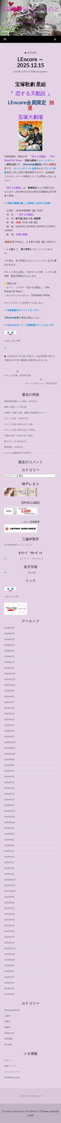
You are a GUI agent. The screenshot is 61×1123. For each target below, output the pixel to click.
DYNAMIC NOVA (17, 356)
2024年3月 (9, 794)
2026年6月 (9, 639)
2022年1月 (9, 942)
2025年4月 (9, 719)
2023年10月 (9, 822)
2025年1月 (9, 736)
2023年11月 (9, 816)
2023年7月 (9, 839)
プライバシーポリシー (30, 1096)
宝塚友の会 (9, 1033)
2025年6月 (9, 708)
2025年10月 (9, 685)
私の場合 (8, 1044)
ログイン (8, 1060)
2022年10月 (9, 891)
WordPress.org (12, 1077)
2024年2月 (9, 799)
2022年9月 (9, 897)
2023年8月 (9, 834)
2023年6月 (9, 845)
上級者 (7, 1016)
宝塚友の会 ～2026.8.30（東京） (19, 435)
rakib (30, 1115)
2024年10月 (9, 754)
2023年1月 (9, 874)
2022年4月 (9, 925)
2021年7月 (9, 977)
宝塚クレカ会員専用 (37, 356)
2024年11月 (9, 748)
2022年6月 (9, 914)
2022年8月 (9, 902)
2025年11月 (9, 679)
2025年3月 (9, 725)
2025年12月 (9, 673)
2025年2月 (9, 731)
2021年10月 (9, 960)
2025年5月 (9, 713)
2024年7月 (9, 771)
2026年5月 (9, 645)
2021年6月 (9, 982)
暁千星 (15, 360)
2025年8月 (9, 696)
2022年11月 (9, 885)
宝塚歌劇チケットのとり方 (30, 12)
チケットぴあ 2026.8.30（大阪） (19, 424)
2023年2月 (9, 868)
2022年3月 (9, 931)
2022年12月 (10, 879)
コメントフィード (12, 1071)
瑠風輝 (23, 360)
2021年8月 (9, 971)
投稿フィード (10, 1066)
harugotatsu (42, 71)
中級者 (7, 1021)
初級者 (7, 1027)
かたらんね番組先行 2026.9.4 (17, 453)
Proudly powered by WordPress (20, 1111)
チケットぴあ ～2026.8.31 (16, 418)
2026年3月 (9, 656)
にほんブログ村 (12, 340)
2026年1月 (9, 668)
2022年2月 (9, 937)
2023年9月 (9, 828)
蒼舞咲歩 (32, 360)
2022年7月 (9, 908)
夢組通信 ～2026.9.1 (13, 447)
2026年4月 (9, 650)
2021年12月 (9, 948)
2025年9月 (9, 690)
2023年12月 (9, 811)
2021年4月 (9, 994)
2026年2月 (9, 662)
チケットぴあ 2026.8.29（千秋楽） (20, 430)
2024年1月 (9, 805)
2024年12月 (10, 742)
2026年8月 (9, 627)
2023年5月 (9, 851)
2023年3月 (9, 862)
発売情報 (31, 52)
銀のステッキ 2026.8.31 (15, 441)
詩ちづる (42, 360)
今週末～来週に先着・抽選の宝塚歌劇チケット (25, 412)
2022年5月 (9, 919)
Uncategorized (11, 1010)
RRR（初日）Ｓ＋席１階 (15, 407)
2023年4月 (9, 856)
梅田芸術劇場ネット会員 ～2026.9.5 (20, 401)
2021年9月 (9, 965)
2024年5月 (9, 782)
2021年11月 (9, 954)
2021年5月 (9, 988)
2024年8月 (9, 765)
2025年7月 (9, 702)
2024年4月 (9, 788)
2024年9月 (9, 759)
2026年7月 (9, 633)
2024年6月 (9, 776)
